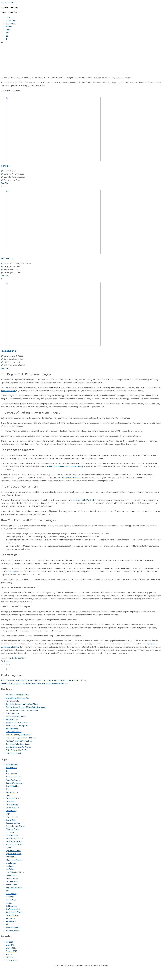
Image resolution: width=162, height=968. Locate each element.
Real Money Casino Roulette (17, 722)
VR (7, 35)
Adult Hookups (12, 764)
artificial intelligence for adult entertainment (21, 571)
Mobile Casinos (12, 878)
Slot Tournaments (13, 909)
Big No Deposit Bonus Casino (17, 694)
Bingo (8, 789)
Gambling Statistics (13, 841)
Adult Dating (11, 23)
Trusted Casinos (12, 915)
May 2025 (10, 957)
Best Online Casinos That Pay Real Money (22, 704)
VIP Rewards (11, 921)
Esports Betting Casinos (15, 826)
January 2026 (11, 948)
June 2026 (10, 945)
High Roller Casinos (13, 850)
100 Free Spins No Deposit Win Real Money (23, 710)
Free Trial (4, 183)
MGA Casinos (11, 875)
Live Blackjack (11, 863)
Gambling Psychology (14, 838)
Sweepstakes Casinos (14, 912)
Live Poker (10, 869)
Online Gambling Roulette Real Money (21, 738)
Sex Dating (10, 896)
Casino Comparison (13, 798)
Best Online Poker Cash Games (18, 744)
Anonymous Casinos (14, 777)
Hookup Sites (11, 20)
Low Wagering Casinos (15, 872)
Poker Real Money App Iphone (18, 734)
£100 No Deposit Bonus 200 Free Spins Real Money (26, 707)
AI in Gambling (11, 773)
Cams (8, 29)
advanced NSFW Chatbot (86, 500)
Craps (8, 813)
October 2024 (11, 960)
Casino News (11, 801)
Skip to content (7, 2)
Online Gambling (12, 713)
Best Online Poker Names (16, 716)
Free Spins (10, 832)
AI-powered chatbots (70, 477)
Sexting (9, 26)
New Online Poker (13, 701)
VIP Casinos (10, 918)
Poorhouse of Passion (9, 7)
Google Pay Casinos (13, 844)
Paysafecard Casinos (14, 887)
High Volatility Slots (13, 853)
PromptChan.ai (8, 350)
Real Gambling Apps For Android (18, 747)
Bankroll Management (14, 783)
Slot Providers (11, 906)
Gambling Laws (12, 835)
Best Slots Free (12, 728)
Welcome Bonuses (13, 930)
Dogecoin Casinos (13, 823)
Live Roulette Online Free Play (17, 698)
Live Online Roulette (13, 731)
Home (8, 17)
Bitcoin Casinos (12, 792)
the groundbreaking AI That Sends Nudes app (65, 466)
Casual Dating (11, 810)
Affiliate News (11, 767)
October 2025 (11, 951)
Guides (8, 847)
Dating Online (11, 820)
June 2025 (10, 954)
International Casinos (14, 860)
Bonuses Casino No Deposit (17, 725)
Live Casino (10, 866)
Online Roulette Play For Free (17, 750)
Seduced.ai (6, 258)
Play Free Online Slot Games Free (19, 741)
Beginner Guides (12, 786)
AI (6, 38)
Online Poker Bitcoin (14, 753)
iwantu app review (8, 390)
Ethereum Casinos (13, 829)
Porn (7, 32)
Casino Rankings (12, 804)
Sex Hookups (11, 900)
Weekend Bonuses (13, 927)
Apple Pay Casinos (13, 780)
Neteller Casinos (12, 881)
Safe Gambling (11, 893)
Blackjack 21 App (12, 719)
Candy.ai (5, 165)
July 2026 (9, 942)
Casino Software (12, 807)
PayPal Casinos (12, 884)
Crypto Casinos (12, 817)
